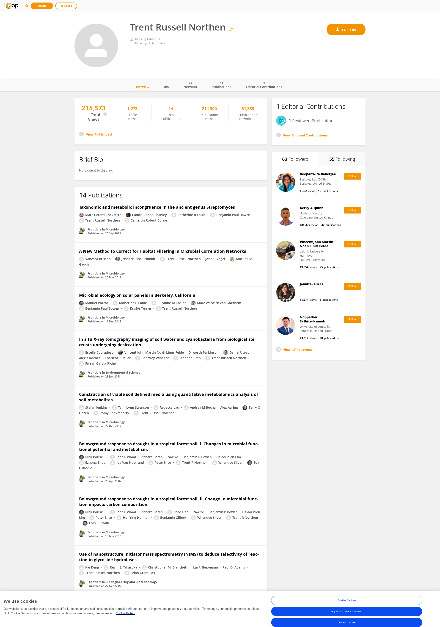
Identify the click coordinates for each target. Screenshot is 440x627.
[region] (220, 609)
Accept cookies (346, 622)
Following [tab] (342, 159)
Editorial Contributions (264, 85)
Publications (221, 85)
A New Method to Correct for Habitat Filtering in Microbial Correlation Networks (162, 251)
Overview (142, 87)
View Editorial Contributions (305, 135)
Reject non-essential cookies (346, 611)
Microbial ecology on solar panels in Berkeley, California (137, 295)
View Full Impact (99, 134)
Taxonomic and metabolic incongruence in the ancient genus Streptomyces (157, 207)
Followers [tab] (295, 159)
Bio (166, 87)
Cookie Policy (125, 613)
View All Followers (297, 349)
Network (190, 85)
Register (66, 6)
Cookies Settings (347, 600)
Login (42, 6)
